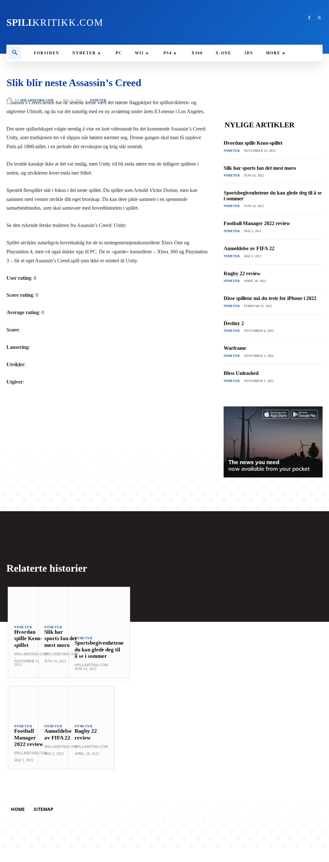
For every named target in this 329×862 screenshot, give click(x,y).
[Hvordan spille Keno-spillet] (30, 603)
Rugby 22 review (242, 273)
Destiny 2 (234, 323)
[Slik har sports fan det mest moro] (61, 603)
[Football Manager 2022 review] (30, 702)
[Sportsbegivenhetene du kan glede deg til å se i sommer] (99, 608)
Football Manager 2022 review (257, 223)
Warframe (235, 348)
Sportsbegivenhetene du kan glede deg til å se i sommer (99, 649)
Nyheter (98, 100)
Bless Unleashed (241, 373)
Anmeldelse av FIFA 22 (249, 248)
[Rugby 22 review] (91, 702)
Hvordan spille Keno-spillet (253, 143)
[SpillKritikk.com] (10, 100)
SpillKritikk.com (36, 100)
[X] (319, 17)
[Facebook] (309, 17)
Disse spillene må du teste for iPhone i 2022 (270, 298)
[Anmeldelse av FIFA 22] (61, 702)
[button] (14, 53)
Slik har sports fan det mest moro (260, 168)
